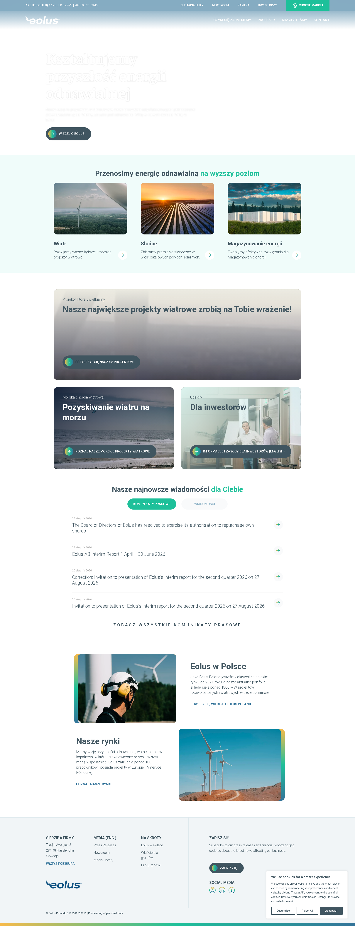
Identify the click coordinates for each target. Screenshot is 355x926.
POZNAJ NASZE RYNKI (93, 784)
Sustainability (192, 5)
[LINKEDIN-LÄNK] (222, 890)
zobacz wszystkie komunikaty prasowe (177, 625)
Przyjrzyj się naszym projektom (104, 362)
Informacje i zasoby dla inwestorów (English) (244, 451)
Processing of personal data (105, 913)
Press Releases (105, 845)
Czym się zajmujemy (232, 20)
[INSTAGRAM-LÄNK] (212, 890)
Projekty (266, 20)
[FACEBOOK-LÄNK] (232, 890)
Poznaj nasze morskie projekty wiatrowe (112, 451)
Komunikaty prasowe (151, 504)
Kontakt (321, 20)
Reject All (307, 910)
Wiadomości (204, 504)
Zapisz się (228, 868)
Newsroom (220, 5)
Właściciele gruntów (149, 855)
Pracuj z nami (150, 865)
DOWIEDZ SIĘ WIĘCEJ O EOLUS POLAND (220, 704)
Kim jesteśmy (294, 20)
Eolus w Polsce (152, 845)
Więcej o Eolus (71, 134)
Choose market (311, 5)
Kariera (243, 5)
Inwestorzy (267, 5)
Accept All (331, 910)
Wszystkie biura (60, 864)
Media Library (103, 860)
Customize (283, 910)
